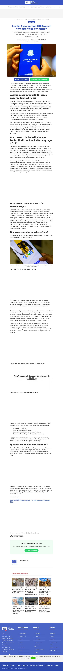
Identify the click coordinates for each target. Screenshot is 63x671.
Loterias (41, 7)
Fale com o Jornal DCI (22, 665)
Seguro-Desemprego (18, 536)
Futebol (21, 642)
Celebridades (23, 633)
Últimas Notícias (13, 7)
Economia (22, 7)
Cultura (21, 639)
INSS (28, 7)
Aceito (33, 658)
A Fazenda (22, 648)
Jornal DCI (16, 19)
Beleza (21, 650)
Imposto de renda (40, 649)
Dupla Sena (54, 650)
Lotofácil (53, 639)
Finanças (38, 639)
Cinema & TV (23, 636)
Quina (52, 636)
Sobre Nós (5, 665)
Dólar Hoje (38, 636)
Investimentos (50, 7)
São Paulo (34, 7)
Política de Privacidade (36, 665)
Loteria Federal (54, 648)
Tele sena (53, 645)
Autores (12, 665)
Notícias (21, 645)
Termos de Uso (49, 665)
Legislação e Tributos (37, 646)
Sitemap (57, 665)
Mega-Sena (54, 642)
